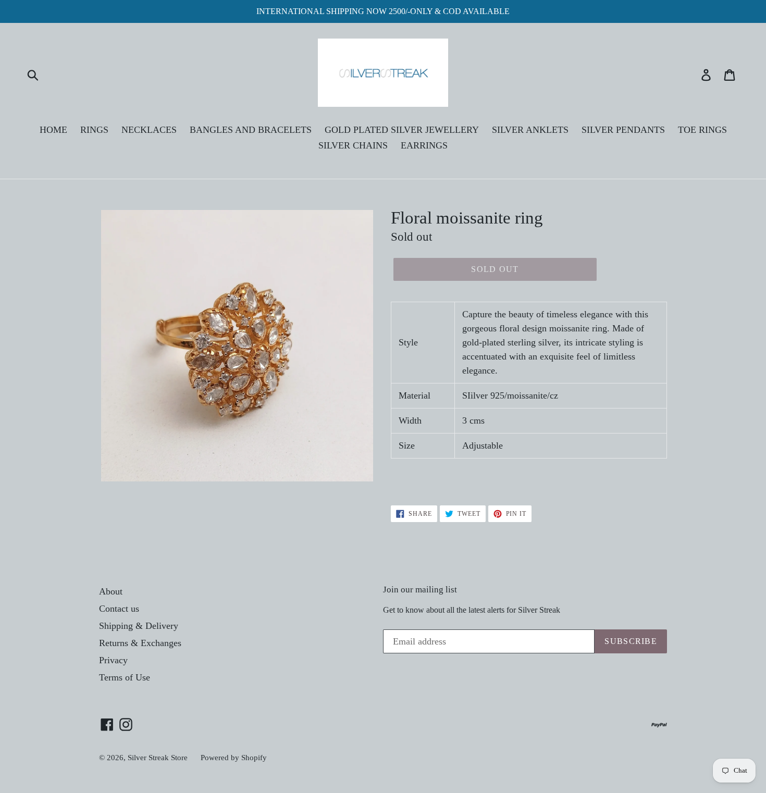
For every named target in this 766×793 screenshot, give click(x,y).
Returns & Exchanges (140, 643)
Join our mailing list (420, 589)
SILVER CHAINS (353, 145)
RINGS (94, 130)
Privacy (113, 660)
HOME (53, 130)
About (110, 591)
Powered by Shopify (234, 757)
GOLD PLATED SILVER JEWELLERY (402, 130)
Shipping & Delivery (138, 626)
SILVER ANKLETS (530, 130)
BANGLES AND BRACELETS (251, 130)
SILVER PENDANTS (623, 130)
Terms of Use (124, 677)
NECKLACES (149, 130)
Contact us (119, 608)
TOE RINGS (702, 130)
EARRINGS (424, 145)
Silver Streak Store (158, 757)
